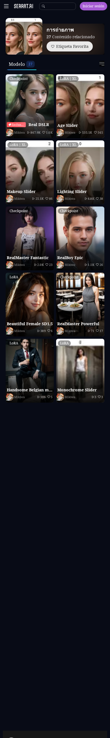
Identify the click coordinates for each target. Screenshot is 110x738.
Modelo (17, 64)
